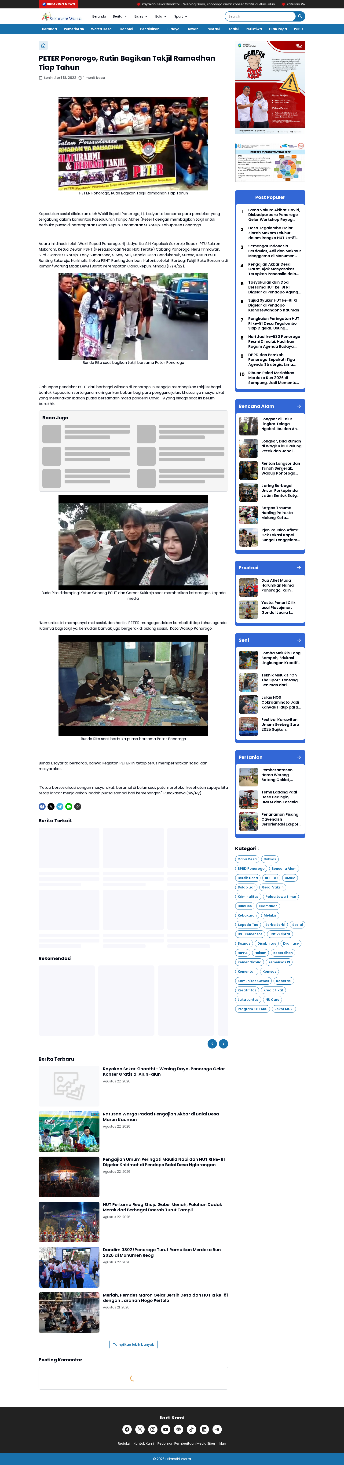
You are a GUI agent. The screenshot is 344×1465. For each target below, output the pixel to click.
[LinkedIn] (204, 1429)
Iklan (222, 1443)
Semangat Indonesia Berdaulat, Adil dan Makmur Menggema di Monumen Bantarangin (274, 251)
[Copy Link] (77, 806)
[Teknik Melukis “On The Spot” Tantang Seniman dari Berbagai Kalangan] (248, 682)
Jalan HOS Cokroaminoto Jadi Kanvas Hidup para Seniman (280, 702)
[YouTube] (165, 1429)
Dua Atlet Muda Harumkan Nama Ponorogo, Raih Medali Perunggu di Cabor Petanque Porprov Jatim (279, 585)
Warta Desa (101, 29)
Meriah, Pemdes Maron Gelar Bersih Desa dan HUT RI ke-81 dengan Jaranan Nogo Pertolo (165, 1297)
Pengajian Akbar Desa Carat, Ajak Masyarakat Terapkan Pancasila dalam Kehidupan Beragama (274, 269)
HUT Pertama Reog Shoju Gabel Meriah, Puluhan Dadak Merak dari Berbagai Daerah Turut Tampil (162, 1207)
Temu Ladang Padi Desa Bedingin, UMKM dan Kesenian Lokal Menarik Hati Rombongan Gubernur (280, 797)
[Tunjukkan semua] (299, 406)
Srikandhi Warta (178, 1459)
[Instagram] (152, 1429)
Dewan (192, 29)
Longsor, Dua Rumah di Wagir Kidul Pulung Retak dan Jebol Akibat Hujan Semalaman (281, 446)
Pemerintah (74, 29)
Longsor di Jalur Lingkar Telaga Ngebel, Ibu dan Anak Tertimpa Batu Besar (281, 424)
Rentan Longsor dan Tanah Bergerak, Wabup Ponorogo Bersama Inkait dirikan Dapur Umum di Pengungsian (281, 468)
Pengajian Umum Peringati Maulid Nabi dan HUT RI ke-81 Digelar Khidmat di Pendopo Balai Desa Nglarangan (164, 1162)
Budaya (172, 29)
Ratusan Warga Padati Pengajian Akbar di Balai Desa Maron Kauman (280, 4)
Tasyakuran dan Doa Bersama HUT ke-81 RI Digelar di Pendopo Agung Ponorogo (273, 287)
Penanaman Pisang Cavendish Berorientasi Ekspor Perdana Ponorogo (280, 819)
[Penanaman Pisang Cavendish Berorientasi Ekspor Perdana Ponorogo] (248, 821)
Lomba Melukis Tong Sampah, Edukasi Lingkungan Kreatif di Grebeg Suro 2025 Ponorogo (281, 658)
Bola (158, 16)
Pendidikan (149, 29)
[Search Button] (300, 16)
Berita (117, 16)
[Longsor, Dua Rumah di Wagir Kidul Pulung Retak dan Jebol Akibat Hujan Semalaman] (248, 448)
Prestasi (212, 29)
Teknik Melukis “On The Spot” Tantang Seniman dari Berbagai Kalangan (279, 680)
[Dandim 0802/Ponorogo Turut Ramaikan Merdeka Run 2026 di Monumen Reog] (69, 1267)
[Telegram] (59, 806)
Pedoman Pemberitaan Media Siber (186, 1443)
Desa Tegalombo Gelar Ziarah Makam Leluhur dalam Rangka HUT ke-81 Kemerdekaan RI (272, 233)
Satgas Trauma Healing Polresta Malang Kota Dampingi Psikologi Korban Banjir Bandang (279, 513)
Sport (178, 16)
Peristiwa (254, 29)
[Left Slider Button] (212, 1044)
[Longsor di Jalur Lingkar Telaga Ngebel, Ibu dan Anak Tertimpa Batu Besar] (248, 426)
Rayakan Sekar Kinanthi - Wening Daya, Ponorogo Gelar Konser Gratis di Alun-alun (146, 4)
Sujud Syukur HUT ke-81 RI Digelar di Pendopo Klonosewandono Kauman (273, 305)
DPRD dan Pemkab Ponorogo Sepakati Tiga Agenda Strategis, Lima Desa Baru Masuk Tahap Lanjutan (271, 360)
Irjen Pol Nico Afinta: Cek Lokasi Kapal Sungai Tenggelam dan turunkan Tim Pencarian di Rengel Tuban (280, 535)
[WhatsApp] (68, 806)
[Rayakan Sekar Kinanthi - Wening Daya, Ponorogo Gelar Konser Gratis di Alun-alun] (69, 1086)
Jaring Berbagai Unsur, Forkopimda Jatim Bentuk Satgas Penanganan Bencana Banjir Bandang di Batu (281, 490)
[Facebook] (42, 806)
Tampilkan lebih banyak (133, 1344)
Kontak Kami (144, 1443)
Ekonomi (126, 29)
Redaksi (124, 1443)
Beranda (99, 16)
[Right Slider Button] (300, 29)
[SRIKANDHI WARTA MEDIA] (62, 16)
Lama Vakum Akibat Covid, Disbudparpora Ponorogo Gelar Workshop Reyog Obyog (274, 215)
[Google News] (178, 1429)
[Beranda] (43, 45)
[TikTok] (191, 1429)
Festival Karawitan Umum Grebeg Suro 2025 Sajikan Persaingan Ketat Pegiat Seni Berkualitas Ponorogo (280, 724)
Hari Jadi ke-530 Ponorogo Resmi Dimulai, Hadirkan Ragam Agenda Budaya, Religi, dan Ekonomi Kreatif (274, 341)
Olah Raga (278, 29)
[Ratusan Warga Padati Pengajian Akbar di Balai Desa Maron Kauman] (69, 1131)
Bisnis (139, 16)
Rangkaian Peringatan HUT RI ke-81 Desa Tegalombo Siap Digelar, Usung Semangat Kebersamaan (273, 323)
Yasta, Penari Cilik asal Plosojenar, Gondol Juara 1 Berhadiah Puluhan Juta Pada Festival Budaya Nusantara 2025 (279, 607)
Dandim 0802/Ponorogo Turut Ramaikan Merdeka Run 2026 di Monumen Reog (162, 1252)
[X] (51, 806)
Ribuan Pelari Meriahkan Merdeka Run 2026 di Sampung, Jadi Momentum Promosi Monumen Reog (274, 378)
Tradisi (233, 29)
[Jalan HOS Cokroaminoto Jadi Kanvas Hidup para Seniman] (248, 704)
